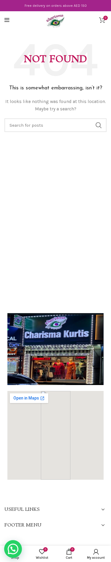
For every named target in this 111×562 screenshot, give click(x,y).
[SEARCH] (98, 125)
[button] (13, 549)
